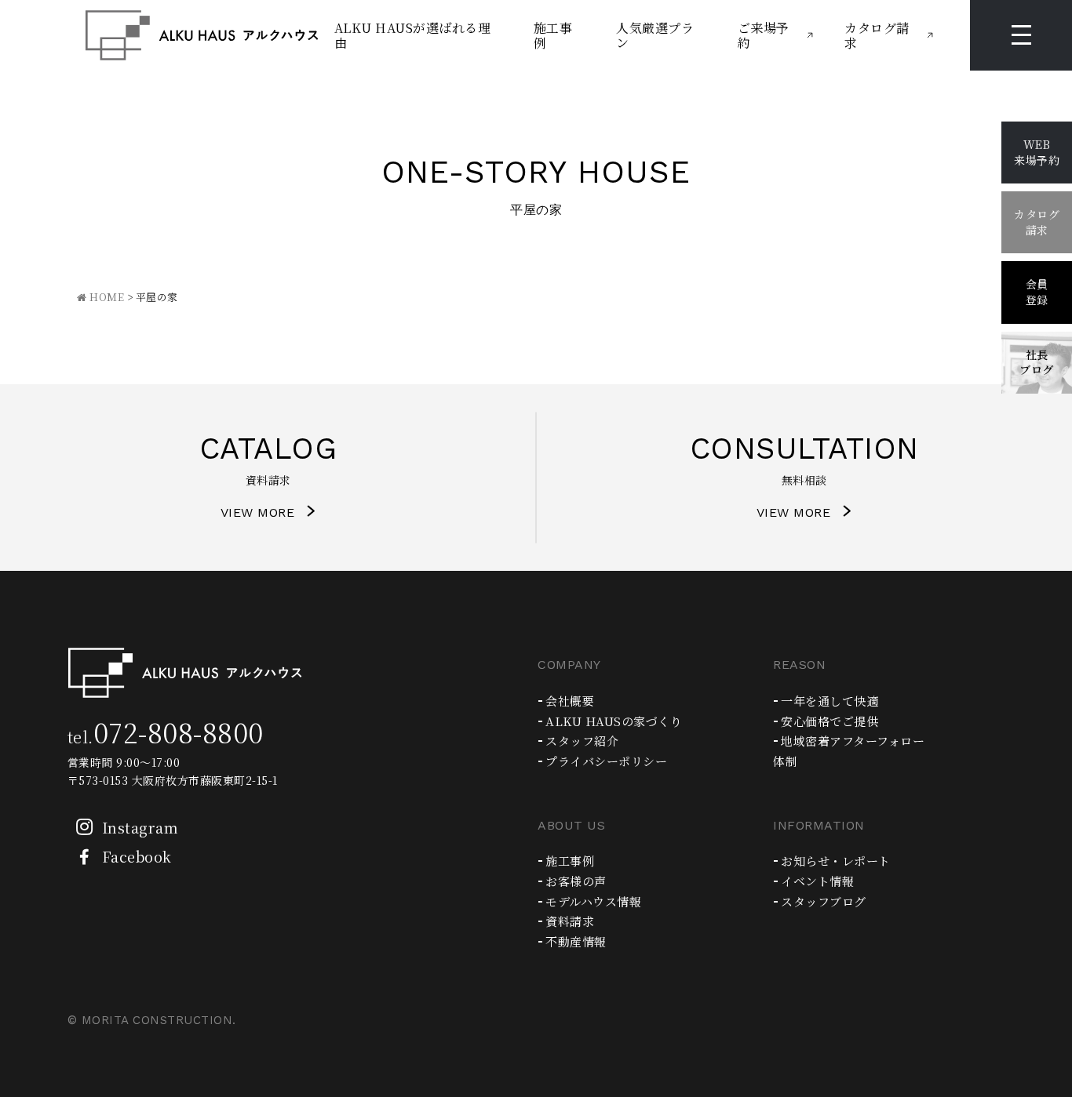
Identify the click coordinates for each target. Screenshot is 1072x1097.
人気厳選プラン (655, 35)
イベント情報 (817, 881)
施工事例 (553, 35)
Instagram (140, 827)
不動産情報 (576, 941)
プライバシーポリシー (606, 761)
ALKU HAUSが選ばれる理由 (412, 35)
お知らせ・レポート (836, 860)
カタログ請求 (877, 35)
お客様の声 (576, 881)
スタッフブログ (823, 901)
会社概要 (569, 700)
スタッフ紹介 (581, 740)
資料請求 (569, 921)
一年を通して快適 (829, 700)
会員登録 (1037, 291)
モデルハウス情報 (593, 901)
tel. (165, 736)
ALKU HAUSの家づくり (613, 721)
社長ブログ (1036, 362)
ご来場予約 (763, 35)
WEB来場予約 (1036, 152)
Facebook (137, 856)
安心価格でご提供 (829, 721)
